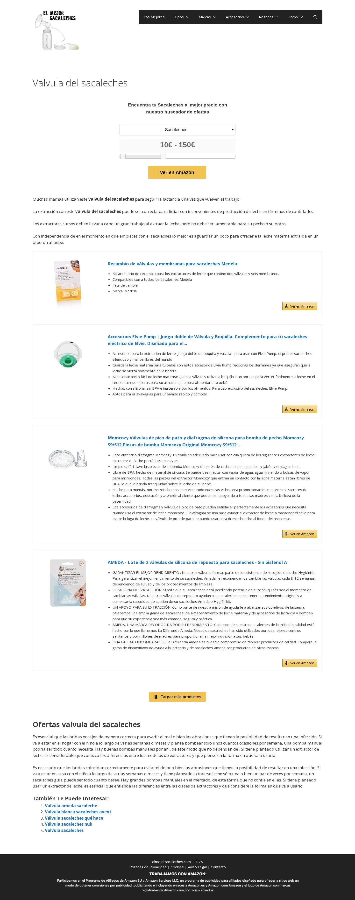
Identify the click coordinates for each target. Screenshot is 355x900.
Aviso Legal (197, 867)
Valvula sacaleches (64, 830)
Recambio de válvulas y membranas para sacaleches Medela (172, 264)
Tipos (179, 16)
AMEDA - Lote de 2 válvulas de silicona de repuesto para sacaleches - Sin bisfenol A (197, 562)
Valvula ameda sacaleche (71, 806)
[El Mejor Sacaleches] (57, 31)
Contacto (218, 867)
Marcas (205, 16)
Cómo (293, 16)
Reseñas (266, 16)
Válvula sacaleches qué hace (74, 818)
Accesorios (235, 16)
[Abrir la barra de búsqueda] (315, 17)
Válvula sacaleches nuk (68, 824)
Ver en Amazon (177, 172)
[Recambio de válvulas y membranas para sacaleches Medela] (68, 284)
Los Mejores (154, 16)
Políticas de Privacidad (148, 867)
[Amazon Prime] (310, 298)
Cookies (177, 867)
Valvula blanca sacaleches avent (78, 812)
